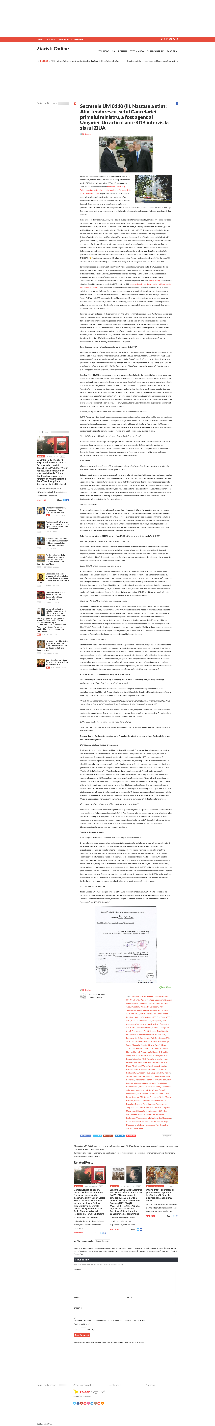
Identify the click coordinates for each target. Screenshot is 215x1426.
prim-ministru (160, 1079)
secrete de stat (141, 1090)
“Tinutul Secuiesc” (161, 996)
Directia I (165, 1031)
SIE (134, 1093)
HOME (40, 39)
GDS (167, 1038)
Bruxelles (147, 1020)
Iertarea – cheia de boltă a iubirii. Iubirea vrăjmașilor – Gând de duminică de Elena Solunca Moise (57, 541)
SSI (113, 51)
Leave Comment (102, 1241)
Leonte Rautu (131, 1062)
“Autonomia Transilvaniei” (142, 996)
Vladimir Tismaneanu (146, 1125)
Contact (51, 39)
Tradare (138, 1104)
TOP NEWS (103, 51)
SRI (141, 1097)
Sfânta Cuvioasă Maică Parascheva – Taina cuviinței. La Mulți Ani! (56, 510)
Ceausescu (164, 1024)
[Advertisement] (107, 17)
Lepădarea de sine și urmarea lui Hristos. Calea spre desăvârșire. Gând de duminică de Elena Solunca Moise (62, 61)
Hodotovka (141, 1048)
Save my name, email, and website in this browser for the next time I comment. (110, 1321)
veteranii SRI (131, 1114)
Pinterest (132, 1136)
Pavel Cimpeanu (152, 1073)
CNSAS (133, 1027)
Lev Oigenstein (144, 1062)
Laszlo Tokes (162, 1059)
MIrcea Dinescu (133, 1069)
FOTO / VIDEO (137, 51)
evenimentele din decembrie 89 (143, 1034)
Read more (78, 1233)
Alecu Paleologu (133, 1007)
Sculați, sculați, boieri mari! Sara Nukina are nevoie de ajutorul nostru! (145, 61)
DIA (159, 1031)
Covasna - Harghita (160, 1027)
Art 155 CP (139, 1017)
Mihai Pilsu (131, 1066)
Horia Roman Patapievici (157, 1048)
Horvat (129, 1052)
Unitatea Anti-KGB (154, 1111)
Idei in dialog (154, 280)
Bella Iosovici (137, 1020)
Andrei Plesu (163, 1010)
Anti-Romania (146, 1013)
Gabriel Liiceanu (158, 1038)
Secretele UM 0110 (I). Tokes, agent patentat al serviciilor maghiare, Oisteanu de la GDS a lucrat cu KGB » (105, 190)
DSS (128, 1034)
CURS (146, 1031)
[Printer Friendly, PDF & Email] (165, 987)
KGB (144, 1059)
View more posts (96, 997)
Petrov (167, 1073)
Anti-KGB (135, 1013)
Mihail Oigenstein (144, 1066)
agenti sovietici (132, 1003)
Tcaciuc (137, 1100)
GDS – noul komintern (135, 1041)
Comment (79, 1269)
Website (77, 1308)
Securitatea (153, 1090)
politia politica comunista (150, 1076)
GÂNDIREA (172, 51)
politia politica (132, 1076)
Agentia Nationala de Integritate (153, 1003)
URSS (165, 1111)
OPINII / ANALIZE (155, 51)
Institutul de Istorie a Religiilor (150, 1055)
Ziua (141, 1128)
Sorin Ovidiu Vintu (156, 1093)
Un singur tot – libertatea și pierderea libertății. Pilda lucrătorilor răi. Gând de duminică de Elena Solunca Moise (160, 1195)
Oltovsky (162, 1069)
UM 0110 (158, 1107)
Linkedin (121, 1136)
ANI (128, 1013)
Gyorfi (151, 1045)
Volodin (159, 1125)
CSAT (128, 1031)
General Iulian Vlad (153, 1041)
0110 (128, 1000)
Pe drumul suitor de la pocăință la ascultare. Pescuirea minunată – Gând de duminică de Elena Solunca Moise (51, 559)
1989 (137, 1000)
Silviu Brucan (142, 1093)
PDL (162, 1073)
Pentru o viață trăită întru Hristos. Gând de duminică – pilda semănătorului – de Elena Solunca (57, 525)
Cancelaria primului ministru (147, 1024)
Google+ (109, 1136)
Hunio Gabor (152, 1052)
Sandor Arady (155, 1086)
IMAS (134, 1055)
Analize (79, 1186)
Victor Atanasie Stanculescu (138, 1121)
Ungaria (166, 1107)
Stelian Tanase (165, 1097)
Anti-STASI (157, 1013)
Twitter (98, 1136)
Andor (139, 1010)
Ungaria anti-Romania (135, 1111)
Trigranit (130, 1107)
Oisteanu (153, 1069)
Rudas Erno (144, 1086)
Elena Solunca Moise (156, 1186)
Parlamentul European (135, 1073)
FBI (159, 1034)
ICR (160, 1052)
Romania (130, 1086)
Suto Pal (129, 1100)
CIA (128, 1027)
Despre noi (64, 39)
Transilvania (161, 1104)
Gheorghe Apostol (139, 1045)
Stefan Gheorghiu (151, 1097)
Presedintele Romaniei (144, 1079)
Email (130, 1298)
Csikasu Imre (137, 1031)
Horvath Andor (139, 1052)
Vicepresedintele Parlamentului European (153, 1118)
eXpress (101, 994)
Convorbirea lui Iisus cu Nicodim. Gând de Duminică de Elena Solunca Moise (56, 595)
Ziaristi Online (53, 48)
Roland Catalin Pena (158, 1083)
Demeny (152, 1031)
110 (133, 1000)
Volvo (165, 1125)
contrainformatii (144, 1027)
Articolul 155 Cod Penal (155, 1017)
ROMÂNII (122, 51)
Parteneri (78, 39)
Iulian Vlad (136, 1059)
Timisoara (145, 1100)
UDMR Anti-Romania (143, 1107)
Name (77, 1298)
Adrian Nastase (147, 1000)
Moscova (144, 1069)
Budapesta (156, 1020)
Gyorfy (158, 1045)
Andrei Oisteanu (150, 1010)
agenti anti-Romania (163, 1000)
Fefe (163, 1034)
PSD (169, 1079)
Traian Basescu (148, 1104)
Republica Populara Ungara (138, 1083)
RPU (136, 1086)
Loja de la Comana (159, 1062)
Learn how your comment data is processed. (125, 1342)
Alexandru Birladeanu (150, 1007)
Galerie (115, 1186)
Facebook (86, 1136)
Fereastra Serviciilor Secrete (138, 1038)
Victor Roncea (157, 1121)
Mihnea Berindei (159, 1066)
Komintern (151, 1059)
